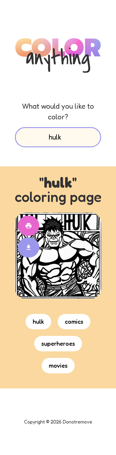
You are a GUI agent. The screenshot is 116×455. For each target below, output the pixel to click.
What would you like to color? (58, 111)
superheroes (58, 343)
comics (74, 321)
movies (58, 365)
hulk (38, 321)
